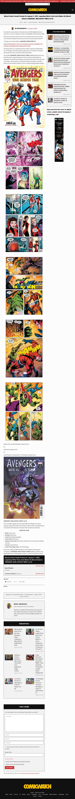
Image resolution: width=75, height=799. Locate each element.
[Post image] (9, 632)
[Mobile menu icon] (73, 10)
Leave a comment (24, 596)
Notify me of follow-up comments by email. (18, 761)
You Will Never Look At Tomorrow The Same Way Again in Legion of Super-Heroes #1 (39, 685)
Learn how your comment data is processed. (30, 773)
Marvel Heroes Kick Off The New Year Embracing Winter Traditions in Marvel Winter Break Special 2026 (18, 637)
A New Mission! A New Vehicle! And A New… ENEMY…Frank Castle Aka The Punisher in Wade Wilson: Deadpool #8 (39, 664)
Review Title (8, 752)
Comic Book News (15, 594)
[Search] (48, 4)
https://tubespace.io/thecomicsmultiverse (24, 606)
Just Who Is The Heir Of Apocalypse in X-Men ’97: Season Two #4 (36, 1)
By (29, 594)
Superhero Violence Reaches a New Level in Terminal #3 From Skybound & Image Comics (17, 663)
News (22, 594)
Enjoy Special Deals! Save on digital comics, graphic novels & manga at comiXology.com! (59, 112)
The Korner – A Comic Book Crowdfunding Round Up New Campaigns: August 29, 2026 (62, 50)
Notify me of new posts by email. (15, 764)
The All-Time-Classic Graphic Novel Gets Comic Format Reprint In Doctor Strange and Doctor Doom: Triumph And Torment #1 (39, 639)
